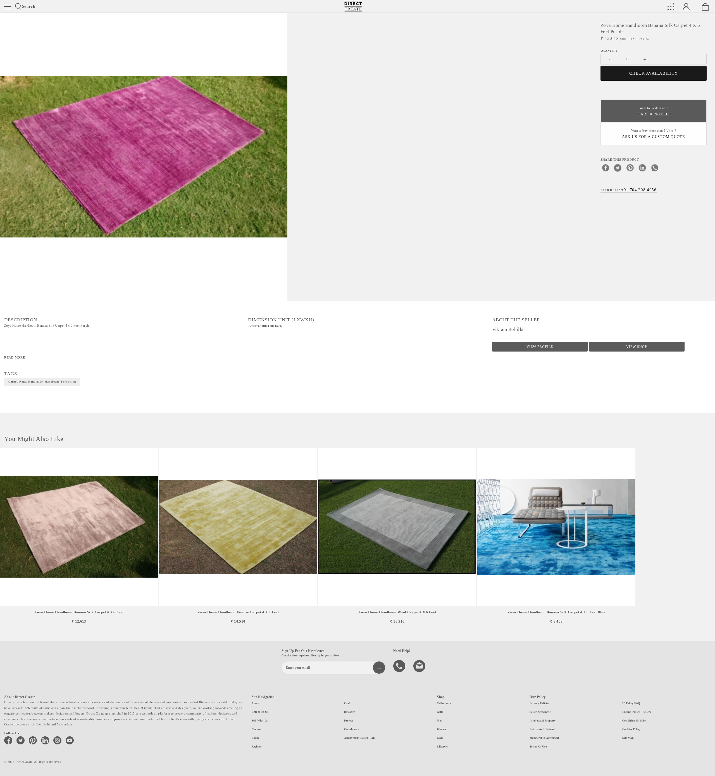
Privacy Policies (539, 703)
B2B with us (260, 711)
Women (441, 729)
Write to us (420, 665)
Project (348, 720)
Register (257, 746)
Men (439, 720)
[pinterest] (630, 168)
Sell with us (260, 720)
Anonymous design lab (359, 737)
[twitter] (618, 168)
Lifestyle (442, 746)
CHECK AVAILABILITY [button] (653, 73)
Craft (347, 703)
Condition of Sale (633, 720)
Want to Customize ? (653, 111)
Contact (256, 729)
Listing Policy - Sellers (636, 711)
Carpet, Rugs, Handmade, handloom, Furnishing (42, 381)
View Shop (636, 346)
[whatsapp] (655, 168)
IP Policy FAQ (631, 703)
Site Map (628, 737)
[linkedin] (642, 168)
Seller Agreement (540, 711)
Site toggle (7, 6)
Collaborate (351, 729)
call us (400, 665)
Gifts (440, 711)
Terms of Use (538, 746)
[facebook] (605, 168)
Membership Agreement (544, 737)
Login (255, 737)
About (255, 703)
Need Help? (628, 190)
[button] (708, 536)
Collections (444, 703)
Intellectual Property (543, 720)
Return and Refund (542, 729)
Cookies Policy (631, 729)
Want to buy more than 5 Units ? (653, 134)
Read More (14, 357)
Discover (349, 711)
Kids (440, 737)
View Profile (539, 346)
